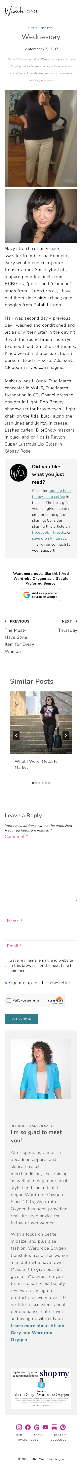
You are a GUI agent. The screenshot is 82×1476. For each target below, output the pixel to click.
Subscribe (58, 1440)
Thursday (67, 626)
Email (14, 946)
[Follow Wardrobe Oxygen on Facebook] (28, 1427)
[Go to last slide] (16, 735)
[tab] (33, 783)
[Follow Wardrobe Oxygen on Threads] (36, 1427)
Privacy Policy (27, 1440)
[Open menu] (73, 10)
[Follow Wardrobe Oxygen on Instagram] (19, 1427)
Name (14, 921)
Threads (58, 532)
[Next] (65, 735)
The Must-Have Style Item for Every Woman (19, 636)
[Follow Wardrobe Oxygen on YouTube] (45, 1427)
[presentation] (41, 722)
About (38, 1435)
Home (19, 1435)
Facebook (40, 532)
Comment (16, 836)
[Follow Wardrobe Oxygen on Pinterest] (63, 1427)
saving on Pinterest (49, 538)
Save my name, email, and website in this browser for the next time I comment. (41, 965)
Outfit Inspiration (41, 28)
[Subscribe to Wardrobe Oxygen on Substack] (54, 1427)
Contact (60, 1435)
